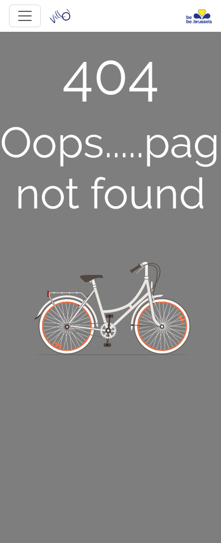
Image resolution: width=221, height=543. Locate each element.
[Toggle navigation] (25, 16)
